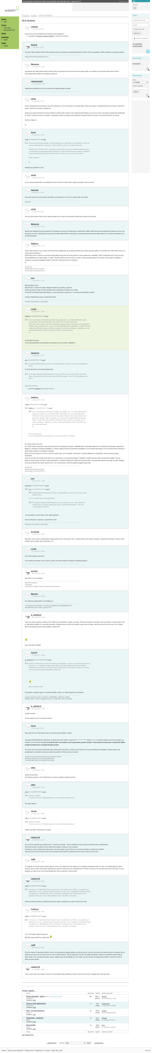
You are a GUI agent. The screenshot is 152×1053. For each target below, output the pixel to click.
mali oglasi (7, 28)
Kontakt (47, 1050)
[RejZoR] (27, 46)
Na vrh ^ (148, 1050)
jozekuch (28, 1013)
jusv (32, 278)
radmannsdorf (37, 81)
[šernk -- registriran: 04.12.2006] (27, 726)
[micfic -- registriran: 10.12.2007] (27, 99)
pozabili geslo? (137, 46)
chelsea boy (29, 1005)
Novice (3, 19)
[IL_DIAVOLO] (27, 616)
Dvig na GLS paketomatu (36, 1003)
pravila (6, 45)
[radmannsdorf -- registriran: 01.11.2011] (27, 82)
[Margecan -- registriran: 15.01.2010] (27, 65)
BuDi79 (104, 996)
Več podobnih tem (28, 1035)
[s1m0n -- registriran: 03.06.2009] (27, 310)
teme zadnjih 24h (9, 30)
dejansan (34, 190)
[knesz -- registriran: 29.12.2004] (27, 133)
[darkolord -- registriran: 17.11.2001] (27, 354)
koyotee (34, 571)
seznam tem (136, 63)
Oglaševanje (39, 1050)
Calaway (34, 27)
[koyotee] (27, 572)
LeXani (104, 1011)
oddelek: (62, 1043)
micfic (33, 99)
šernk (33, 726)
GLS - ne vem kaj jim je (35, 1010)
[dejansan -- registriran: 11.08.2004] (27, 191)
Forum (3, 25)
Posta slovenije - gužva (35, 996)
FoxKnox (34, 909)
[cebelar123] (27, 838)
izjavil (44, 139)
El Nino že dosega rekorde (39, 1)
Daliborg (34, 243)
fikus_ (104, 1025)
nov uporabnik (137, 44)
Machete (34, 594)
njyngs (34, 811)
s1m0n (33, 309)
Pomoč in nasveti (42, 36)
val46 (33, 859)
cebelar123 (35, 837)
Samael (104, 1018)
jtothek (28, 1020)
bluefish (51, 36)
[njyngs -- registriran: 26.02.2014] (27, 812)
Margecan (35, 64)
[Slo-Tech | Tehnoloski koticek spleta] (12, 9)
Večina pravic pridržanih (15, 1050)
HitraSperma (29, 998)
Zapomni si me (139, 29)
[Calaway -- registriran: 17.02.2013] (27, 27)
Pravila (3, 1050)
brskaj (6, 39)
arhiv (5, 21)
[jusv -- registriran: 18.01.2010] (27, 279)
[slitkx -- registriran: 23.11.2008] (27, 768)
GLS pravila (30, 1025)
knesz (33, 132)
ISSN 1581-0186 (56, 1050)
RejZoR (34, 45)
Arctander (35, 532)
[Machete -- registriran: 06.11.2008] (27, 595)
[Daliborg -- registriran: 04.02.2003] (27, 244)
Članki (3, 33)
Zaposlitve (5, 37)
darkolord (35, 353)
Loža (34, 1000)
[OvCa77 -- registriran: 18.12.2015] (27, 653)
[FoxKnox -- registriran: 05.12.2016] (27, 910)
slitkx (33, 768)
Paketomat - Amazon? (34, 1018)
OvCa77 (34, 653)
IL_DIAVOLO (36, 615)
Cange (28, 1027)
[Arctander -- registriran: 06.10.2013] (27, 532)
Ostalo (3, 43)
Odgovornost (29, 1050)
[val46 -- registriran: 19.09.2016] (27, 860)
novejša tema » (99, 1043)
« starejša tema (51, 1043)
